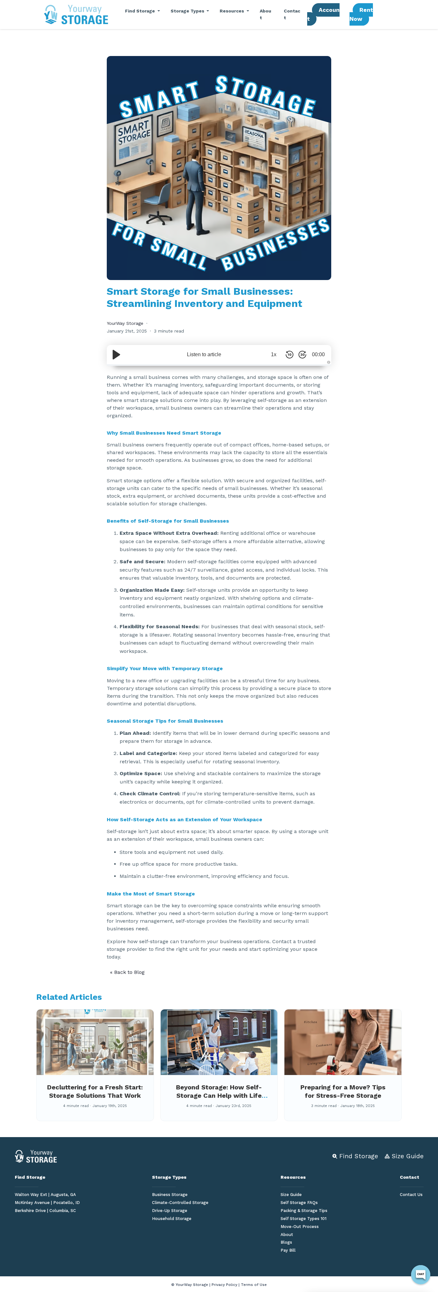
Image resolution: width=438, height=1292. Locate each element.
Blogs (286, 1242)
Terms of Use (254, 1284)
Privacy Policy (224, 1284)
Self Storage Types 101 (303, 1218)
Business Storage (170, 1194)
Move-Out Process (300, 1226)
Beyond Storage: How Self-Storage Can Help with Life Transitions (219, 1095)
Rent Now (361, 14)
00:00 (318, 354)
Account (323, 14)
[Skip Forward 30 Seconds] (302, 354)
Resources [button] (232, 10)
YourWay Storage (125, 323)
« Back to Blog (127, 972)
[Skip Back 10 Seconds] (289, 354)
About (265, 14)
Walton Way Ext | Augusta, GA (45, 1194)
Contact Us (411, 1194)
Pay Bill (288, 1250)
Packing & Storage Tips (304, 1210)
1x (273, 354)
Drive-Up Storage (169, 1210)
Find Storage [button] (140, 10)
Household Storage (171, 1218)
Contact (292, 14)
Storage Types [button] (188, 10)
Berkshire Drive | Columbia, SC (45, 1210)
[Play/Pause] (116, 354)
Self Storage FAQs (299, 1202)
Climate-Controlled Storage (180, 1202)
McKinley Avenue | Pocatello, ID (47, 1202)
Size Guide (291, 1194)
